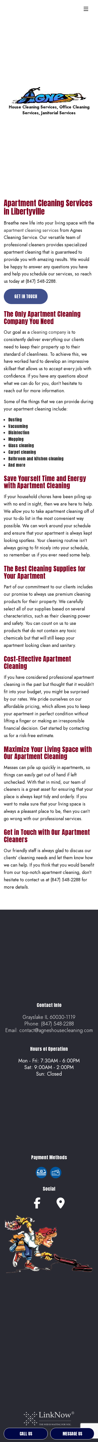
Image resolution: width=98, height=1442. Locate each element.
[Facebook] (37, 1205)
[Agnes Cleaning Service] (49, 95)
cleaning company (48, 332)
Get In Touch (25, 296)
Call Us (26, 1434)
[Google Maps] (61, 1205)
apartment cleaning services (31, 230)
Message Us (72, 1434)
